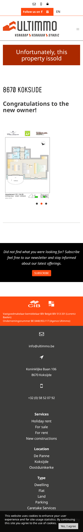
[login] (47, 4)
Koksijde (41, 461)
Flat (42, 490)
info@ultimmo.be (41, 346)
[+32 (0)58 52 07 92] (41, 4)
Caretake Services (41, 508)
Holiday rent (41, 421)
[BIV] (51, 304)
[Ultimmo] (31, 28)
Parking (41, 502)
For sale (41, 426)
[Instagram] (47, 11)
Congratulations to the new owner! (36, 106)
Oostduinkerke (41, 467)
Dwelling (41, 484)
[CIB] (34, 304)
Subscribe (41, 273)
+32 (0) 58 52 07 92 (41, 398)
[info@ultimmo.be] (34, 4)
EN (58, 11)
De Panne (41, 455)
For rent (41, 432)
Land (42, 496)
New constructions (41, 438)
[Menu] (77, 29)
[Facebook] (41, 11)
